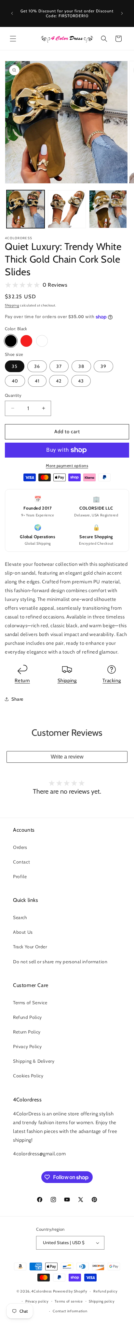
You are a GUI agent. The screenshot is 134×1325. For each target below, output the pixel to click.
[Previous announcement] (12, 13)
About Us (23, 932)
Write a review (67, 757)
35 (15, 366)
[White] (42, 341)
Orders (20, 847)
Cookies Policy (28, 1076)
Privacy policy (37, 1301)
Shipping (12, 305)
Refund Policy (27, 1017)
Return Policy (27, 1032)
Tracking (111, 680)
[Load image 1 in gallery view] (26, 209)
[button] (13, 39)
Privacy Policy (27, 1046)
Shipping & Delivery (33, 1061)
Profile (20, 876)
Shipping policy (102, 1301)
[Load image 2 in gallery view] (67, 209)
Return (22, 680)
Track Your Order (30, 947)
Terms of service (69, 1301)
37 (59, 366)
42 (58, 381)
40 (15, 381)
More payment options (67, 465)
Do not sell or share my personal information (60, 962)
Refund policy (105, 1291)
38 (81, 366)
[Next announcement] (122, 13)
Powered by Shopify (70, 1291)
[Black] (11, 341)
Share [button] (17, 699)
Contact (21, 862)
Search (20, 917)
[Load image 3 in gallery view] (108, 209)
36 (37, 366)
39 (103, 366)
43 (81, 381)
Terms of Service (30, 1003)
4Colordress (41, 1291)
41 (37, 381)
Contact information (70, 1311)
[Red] (26, 341)
